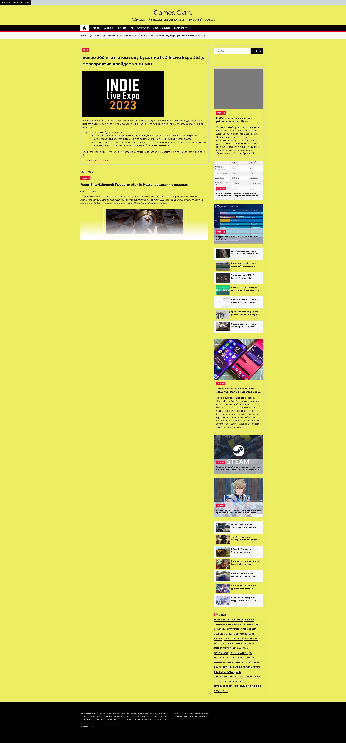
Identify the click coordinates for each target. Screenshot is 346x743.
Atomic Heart (247, 634)
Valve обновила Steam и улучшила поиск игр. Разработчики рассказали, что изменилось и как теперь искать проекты (238, 468)
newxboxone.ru (101, 160)
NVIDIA (237, 662)
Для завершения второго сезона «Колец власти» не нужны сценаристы (244, 252)
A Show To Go (231, 634)
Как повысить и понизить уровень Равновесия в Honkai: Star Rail (243, 587)
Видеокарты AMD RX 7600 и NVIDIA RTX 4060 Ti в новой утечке (244, 301)
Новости (95, 28)
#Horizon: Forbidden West (228, 620)
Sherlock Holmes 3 (224, 672)
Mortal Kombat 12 (236, 658)
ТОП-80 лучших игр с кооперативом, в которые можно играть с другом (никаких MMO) (244, 538)
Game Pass (242, 648)
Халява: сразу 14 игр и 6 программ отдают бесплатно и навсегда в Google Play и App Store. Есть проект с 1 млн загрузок (238, 390)
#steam (247, 624)
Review (256, 667)
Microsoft (220, 658)
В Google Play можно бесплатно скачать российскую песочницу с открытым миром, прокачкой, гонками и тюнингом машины (243, 550)
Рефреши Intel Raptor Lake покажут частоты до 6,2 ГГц (238, 238)
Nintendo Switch (223, 662)
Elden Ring (228, 643)
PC (132, 28)
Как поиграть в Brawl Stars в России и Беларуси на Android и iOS (245, 563)
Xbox (155, 28)
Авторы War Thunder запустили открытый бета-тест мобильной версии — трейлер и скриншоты (244, 526)
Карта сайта (180, 28)
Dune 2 (217, 643)
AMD (254, 629)
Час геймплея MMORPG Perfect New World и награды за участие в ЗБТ (244, 277)
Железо (166, 28)
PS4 (216, 667)
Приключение (254, 686)
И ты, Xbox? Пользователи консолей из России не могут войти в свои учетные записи (245, 289)
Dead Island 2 (251, 639)
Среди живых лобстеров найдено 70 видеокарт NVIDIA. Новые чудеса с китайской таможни (243, 264)
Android (108, 28)
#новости (220, 629)
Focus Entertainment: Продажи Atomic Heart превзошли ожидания (134, 185)
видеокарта (221, 691)
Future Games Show (225, 648)
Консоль (240, 686)
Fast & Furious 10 (245, 643)
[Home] (84, 28)
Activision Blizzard (237, 629)
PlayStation (143, 28)
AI (250, 629)
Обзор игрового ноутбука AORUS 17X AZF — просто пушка (243, 325)
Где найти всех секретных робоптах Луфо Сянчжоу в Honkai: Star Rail (244, 313)
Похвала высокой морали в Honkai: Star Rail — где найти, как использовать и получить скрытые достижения (238, 511)
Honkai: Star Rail (239, 653)
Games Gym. (173, 12)
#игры (255, 624)
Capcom (218, 639)
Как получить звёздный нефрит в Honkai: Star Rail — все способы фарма (245, 599)
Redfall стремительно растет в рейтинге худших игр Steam (234, 120)
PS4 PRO (223, 667)
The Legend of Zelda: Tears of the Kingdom (237, 677)
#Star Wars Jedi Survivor (228, 624)
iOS (250, 653)
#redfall (249, 620)
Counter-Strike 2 (233, 639)
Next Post (85, 172)
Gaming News (221, 653)
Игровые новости (224, 686)
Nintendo (122, 28)
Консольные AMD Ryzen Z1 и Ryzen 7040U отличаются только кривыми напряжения (237, 194)
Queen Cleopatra (242, 667)
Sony (238, 672)
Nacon (250, 658)
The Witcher (221, 681)
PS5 (230, 667)
